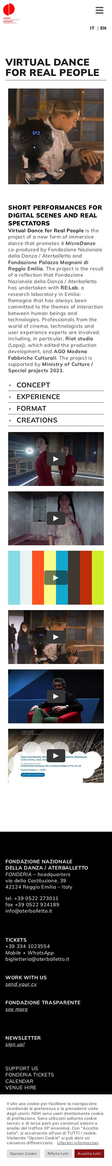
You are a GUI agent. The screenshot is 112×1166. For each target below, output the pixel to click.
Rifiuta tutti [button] (58, 1153)
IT (92, 28)
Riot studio (80, 338)
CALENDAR (19, 1081)
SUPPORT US (21, 1068)
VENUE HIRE (21, 1087)
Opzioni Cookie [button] (23, 1153)
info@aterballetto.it (28, 911)
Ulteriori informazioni (78, 1142)
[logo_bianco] (11, 5)
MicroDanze (80, 243)
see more (16, 1009)
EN (103, 28)
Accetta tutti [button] (89, 1153)
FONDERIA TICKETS (29, 1075)
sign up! (15, 1044)
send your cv (21, 984)
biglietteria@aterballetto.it (37, 959)
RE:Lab (69, 287)
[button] (56, 385)
